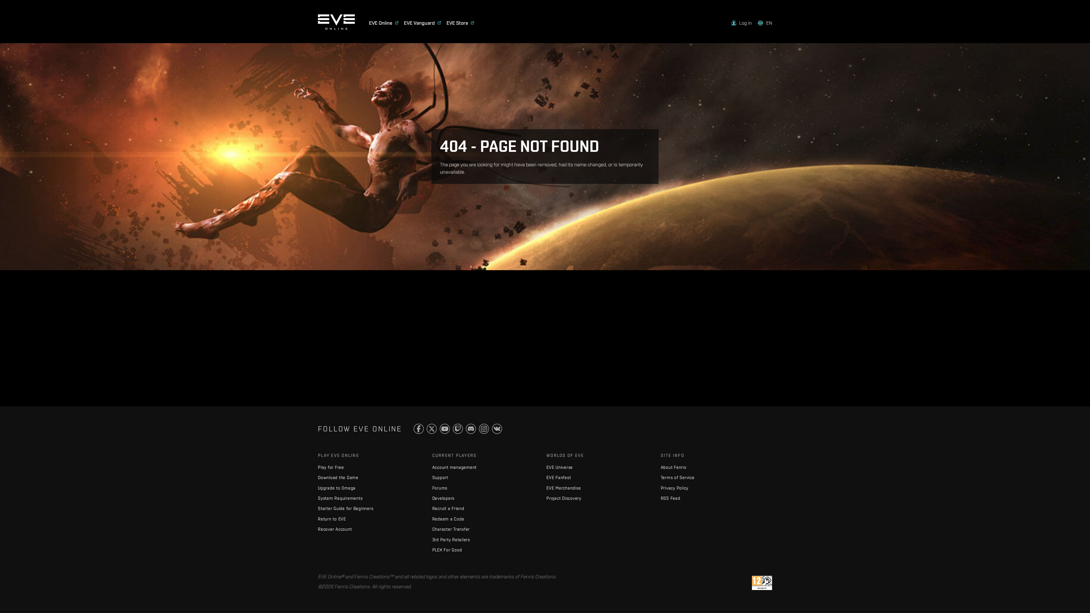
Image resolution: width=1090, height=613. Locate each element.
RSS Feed (670, 498)
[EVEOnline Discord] (471, 429)
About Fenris (673, 467)
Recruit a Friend (448, 508)
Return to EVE (332, 519)
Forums (440, 488)
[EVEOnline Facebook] (419, 429)
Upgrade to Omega (337, 488)
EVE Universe (559, 467)
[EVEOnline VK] (497, 429)
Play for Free (331, 467)
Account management (454, 467)
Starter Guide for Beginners (345, 508)
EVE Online (380, 23)
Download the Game (338, 477)
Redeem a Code (448, 519)
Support (440, 477)
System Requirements (340, 498)
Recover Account (335, 529)
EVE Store (457, 23)
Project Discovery (563, 498)
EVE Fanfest (558, 477)
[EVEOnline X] (432, 429)
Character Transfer (451, 529)
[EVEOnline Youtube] (445, 429)
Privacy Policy (675, 488)
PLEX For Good (447, 549)
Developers (443, 498)
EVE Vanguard (419, 23)
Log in (745, 23)
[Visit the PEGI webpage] (762, 582)
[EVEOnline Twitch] (458, 429)
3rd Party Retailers (451, 539)
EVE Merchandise (563, 488)
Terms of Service (678, 477)
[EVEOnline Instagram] (484, 429)
